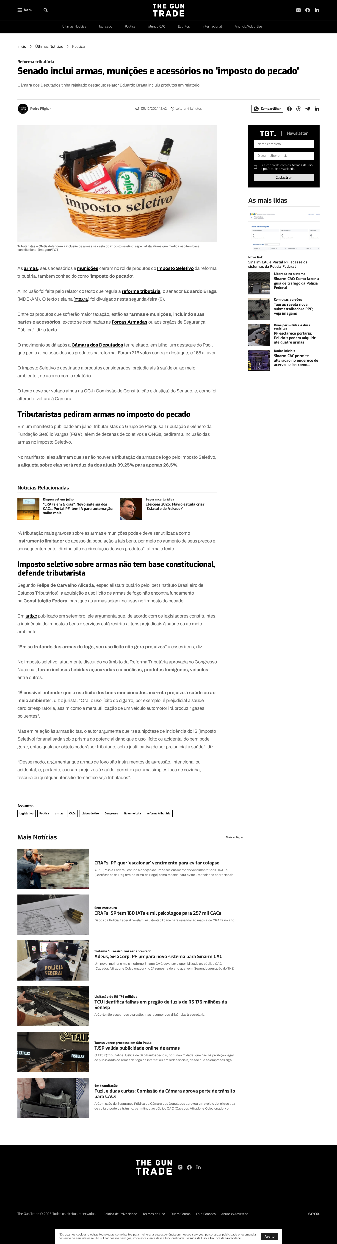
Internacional (212, 26)
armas (31, 268)
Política (130, 26)
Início (21, 46)
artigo (31, 615)
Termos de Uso (154, 1214)
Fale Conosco (206, 1214)
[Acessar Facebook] (307, 10)
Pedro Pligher (40, 108)
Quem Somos (181, 1214)
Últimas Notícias (74, 26)
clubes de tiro (90, 813)
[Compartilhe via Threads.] (298, 109)
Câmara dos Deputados (97, 344)
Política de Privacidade (120, 1214)
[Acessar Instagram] (298, 10)
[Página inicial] (154, 1167)
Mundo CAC (156, 26)
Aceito (270, 1236)
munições (87, 268)
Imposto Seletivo (175, 268)
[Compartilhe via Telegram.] (307, 109)
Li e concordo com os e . (287, 167)
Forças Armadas (129, 321)
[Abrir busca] (45, 10)
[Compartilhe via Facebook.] (289, 109)
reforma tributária (141, 291)
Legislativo (26, 813)
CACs (72, 813)
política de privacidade (278, 169)
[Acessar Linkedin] (317, 10)
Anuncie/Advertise (248, 26)
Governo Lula (132, 813)
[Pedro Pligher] (22, 108)
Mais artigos (234, 837)
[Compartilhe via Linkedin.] (317, 109)
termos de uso (302, 165)
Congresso (111, 813)
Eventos (184, 26)
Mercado (105, 26)
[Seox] (314, 1214)
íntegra (81, 299)
